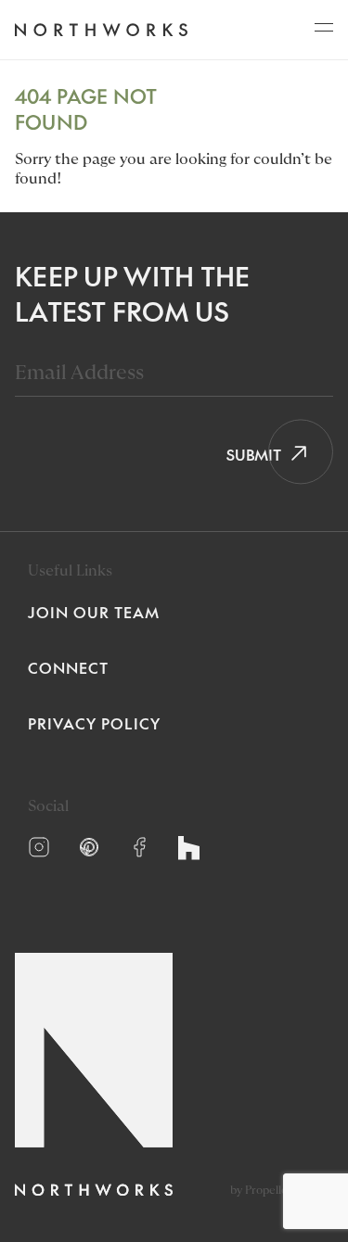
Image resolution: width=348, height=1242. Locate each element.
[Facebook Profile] (139, 847)
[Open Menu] (324, 32)
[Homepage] (101, 30)
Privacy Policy (94, 723)
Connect (68, 667)
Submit (247, 454)
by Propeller (261, 1190)
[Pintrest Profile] (89, 847)
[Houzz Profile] (189, 848)
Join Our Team (94, 612)
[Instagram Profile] (39, 847)
